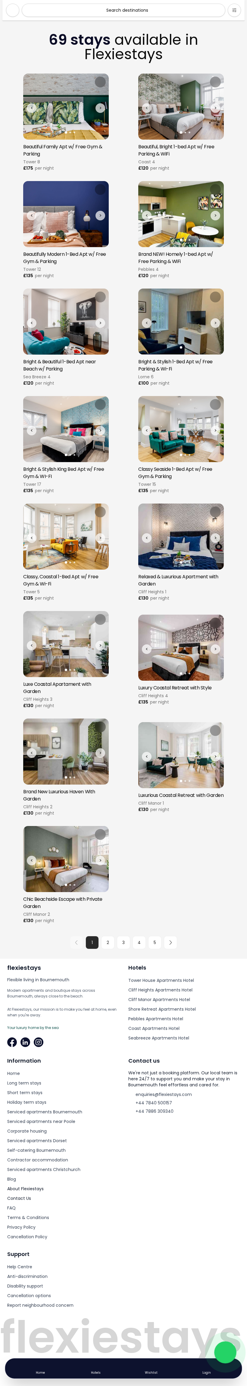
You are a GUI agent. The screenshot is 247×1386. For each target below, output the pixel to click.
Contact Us (19, 1198)
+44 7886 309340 (155, 1111)
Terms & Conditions (28, 1218)
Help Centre (19, 1267)
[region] (66, 107)
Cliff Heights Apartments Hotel (160, 990)
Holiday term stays (26, 1102)
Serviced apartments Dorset (37, 1141)
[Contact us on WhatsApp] (225, 1352)
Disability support (25, 1286)
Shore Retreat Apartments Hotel (162, 1009)
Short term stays (24, 1093)
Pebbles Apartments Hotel (155, 1019)
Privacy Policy (21, 1227)
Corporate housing (27, 1131)
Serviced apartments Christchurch (43, 1170)
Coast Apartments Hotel (154, 1028)
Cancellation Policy (27, 1237)
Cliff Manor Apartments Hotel (159, 1000)
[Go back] (12, 10)
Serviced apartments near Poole (41, 1121)
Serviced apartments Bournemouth (44, 1112)
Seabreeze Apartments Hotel (158, 1038)
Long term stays (24, 1083)
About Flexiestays (25, 1189)
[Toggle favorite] (100, 82)
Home (13, 1073)
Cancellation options (29, 1296)
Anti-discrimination (27, 1276)
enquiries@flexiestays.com (164, 1094)
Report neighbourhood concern (40, 1305)
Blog (11, 1179)
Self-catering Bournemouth (36, 1150)
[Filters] (234, 10)
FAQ (11, 1208)
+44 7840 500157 (154, 1103)
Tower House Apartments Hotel (161, 980)
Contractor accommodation (37, 1160)
